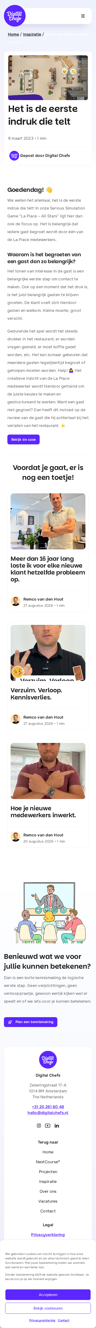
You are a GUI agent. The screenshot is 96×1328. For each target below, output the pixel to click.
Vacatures (47, 1201)
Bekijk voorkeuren (48, 1308)
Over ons (48, 1191)
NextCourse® (48, 1161)
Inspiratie (32, 34)
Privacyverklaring (42, 1320)
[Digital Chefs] (15, 6)
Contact (63, 1320)
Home (13, 34)
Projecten (48, 1171)
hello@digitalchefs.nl (48, 1112)
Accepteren (48, 1295)
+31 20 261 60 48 (48, 1106)
